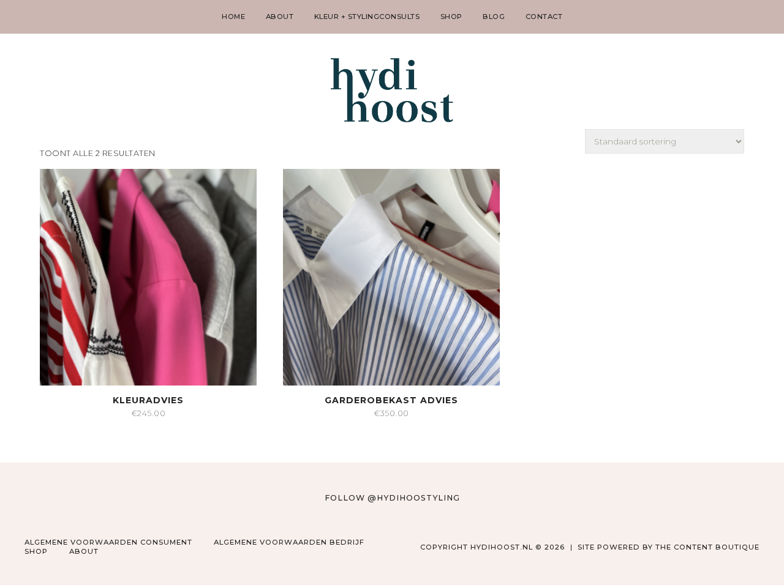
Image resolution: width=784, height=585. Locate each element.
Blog (494, 16)
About (84, 551)
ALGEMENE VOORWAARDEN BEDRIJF (289, 542)
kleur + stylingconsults (367, 16)
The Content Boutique (707, 547)
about (280, 16)
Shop (451, 16)
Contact (544, 16)
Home (233, 16)
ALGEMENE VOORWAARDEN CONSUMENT (108, 542)
